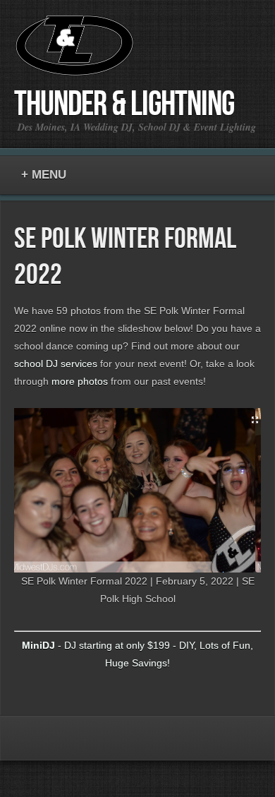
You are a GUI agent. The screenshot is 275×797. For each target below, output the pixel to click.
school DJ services (55, 363)
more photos (79, 381)
